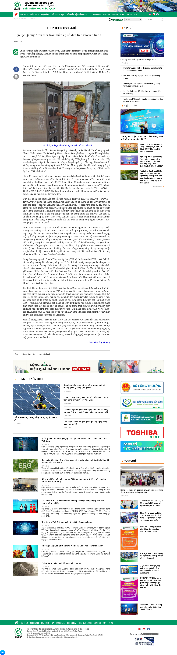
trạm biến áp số (44, 354)
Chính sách (34, 14)
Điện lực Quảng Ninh (29, 354)
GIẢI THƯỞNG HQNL (58, 14)
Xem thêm (158, 186)
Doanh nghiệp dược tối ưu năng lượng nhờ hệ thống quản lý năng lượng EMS (84, 386)
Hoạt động (45, 14)
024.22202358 (117, 19)
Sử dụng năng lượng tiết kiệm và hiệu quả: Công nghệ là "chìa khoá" (72, 546)
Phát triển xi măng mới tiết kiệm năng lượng (61, 563)
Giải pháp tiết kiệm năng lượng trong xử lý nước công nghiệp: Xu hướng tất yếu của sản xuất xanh (75, 461)
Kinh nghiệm (96, 14)
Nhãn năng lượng (85, 622)
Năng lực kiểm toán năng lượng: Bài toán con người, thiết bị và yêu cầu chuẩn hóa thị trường (73, 480)
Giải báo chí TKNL (118, 14)
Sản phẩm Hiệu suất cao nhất (78, 14)
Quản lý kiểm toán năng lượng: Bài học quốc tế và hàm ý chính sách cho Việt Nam (74, 439)
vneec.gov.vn (53, 637)
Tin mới (129, 27)
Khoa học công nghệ (61, 28)
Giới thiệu (24, 14)
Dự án (129, 14)
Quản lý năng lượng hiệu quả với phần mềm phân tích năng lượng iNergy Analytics (86, 398)
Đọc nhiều (131, 461)
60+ (135, 14)
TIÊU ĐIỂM (130, 105)
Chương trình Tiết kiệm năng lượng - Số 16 (139, 59)
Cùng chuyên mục (30, 379)
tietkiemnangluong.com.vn (41, 637)
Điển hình (106, 14)
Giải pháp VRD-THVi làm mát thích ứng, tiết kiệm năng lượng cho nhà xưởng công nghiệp (72, 501)
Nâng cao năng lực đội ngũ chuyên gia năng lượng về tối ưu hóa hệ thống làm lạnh (142, 491)
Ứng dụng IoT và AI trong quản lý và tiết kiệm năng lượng (67, 522)
